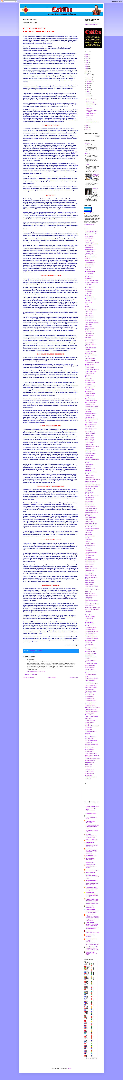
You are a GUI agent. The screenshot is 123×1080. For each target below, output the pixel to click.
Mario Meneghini (89, 584)
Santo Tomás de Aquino (91, 753)
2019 (86, 54)
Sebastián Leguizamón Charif (92, 758)
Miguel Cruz (88, 591)
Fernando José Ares (90, 404)
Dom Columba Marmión (91, 355)
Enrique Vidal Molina (90, 386)
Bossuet (87, 306)
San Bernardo (88, 729)
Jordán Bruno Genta (90, 468)
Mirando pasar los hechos (92, 122)
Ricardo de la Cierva (90, 700)
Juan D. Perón (88, 514)
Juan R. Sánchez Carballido (92, 528)
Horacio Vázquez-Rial (90, 450)
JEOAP (87, 463)
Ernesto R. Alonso (89, 389)
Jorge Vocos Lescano (90, 481)
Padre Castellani (89, 635)
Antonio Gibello (89, 287)
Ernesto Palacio (89, 388)
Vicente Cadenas (89, 769)
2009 (86, 125)
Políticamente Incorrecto (92, 899)
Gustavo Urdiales (89, 439)
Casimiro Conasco (89, 328)
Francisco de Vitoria (90, 415)
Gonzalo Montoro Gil (90, 433)
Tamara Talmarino (89, 762)
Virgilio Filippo (88, 775)
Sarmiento (87, 757)
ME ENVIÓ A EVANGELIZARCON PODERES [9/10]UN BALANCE (92, 943)
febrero (88, 95)
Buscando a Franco (91, 813)
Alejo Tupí (87, 258)
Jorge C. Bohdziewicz (90, 472)
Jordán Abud (88, 466)
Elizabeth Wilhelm (89, 373)
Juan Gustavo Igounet (90, 517)
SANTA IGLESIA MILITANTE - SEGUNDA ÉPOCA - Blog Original (92, 924)
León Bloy (87, 538)
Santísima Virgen (89, 749)
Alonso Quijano (89, 264)
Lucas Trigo (88, 548)
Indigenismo (89, 108)
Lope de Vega (88, 547)
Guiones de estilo (89, 437)
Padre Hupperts (89, 644)
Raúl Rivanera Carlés (90, 691)
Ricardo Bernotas (89, 696)
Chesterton (88, 337)
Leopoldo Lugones (89, 543)
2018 (86, 56)
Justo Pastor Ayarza (90, 536)
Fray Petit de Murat (89, 426)
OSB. (86, 620)
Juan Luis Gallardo (89, 521)
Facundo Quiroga (89, 395)
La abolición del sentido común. (92, 932)
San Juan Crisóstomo (90, 737)
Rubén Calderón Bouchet (91, 716)
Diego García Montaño (90, 351)
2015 (86, 62)
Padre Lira (87, 649)
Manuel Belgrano (89, 564)
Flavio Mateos (88, 411)
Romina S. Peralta (89, 713)
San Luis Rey (88, 742)
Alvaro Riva (88, 267)
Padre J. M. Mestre (89, 646)
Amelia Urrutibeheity (90, 271)
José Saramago (89, 501)
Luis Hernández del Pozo (91, 559)
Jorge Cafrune (88, 473)
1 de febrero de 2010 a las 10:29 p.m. (36, 671)
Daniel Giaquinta (89, 342)
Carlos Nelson (88, 326)
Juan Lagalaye (88, 519)
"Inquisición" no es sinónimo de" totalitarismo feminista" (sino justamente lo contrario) (92, 902)
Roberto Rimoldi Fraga (90, 709)
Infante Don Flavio (89, 455)
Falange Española (89, 397)
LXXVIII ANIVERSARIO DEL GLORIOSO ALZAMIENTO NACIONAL (92, 895)
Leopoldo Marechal (90, 545)
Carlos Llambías (89, 319)
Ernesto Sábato (89, 391)
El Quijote (88, 834)
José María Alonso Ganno (91, 494)
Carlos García (88, 311)
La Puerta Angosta (90, 864)
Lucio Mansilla (88, 550)
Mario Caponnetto (89, 582)
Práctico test (88, 154)
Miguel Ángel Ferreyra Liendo (92, 589)
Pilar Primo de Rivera (90, 674)
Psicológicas (89, 118)
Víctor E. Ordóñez (89, 773)
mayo (88, 89)
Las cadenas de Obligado (92, 870)
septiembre (89, 81)
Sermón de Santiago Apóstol (95, 190)
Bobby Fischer (88, 302)
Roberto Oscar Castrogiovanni (92, 707)
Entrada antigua (74, 677)
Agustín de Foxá (89, 238)
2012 (86, 69)
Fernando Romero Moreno (91, 406)
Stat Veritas (89, 931)
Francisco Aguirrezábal (90, 413)
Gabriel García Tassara (90, 430)
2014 (86, 64)
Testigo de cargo (90, 102)
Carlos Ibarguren (89, 315)
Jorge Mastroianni (89, 477)
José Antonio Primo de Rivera (92, 484)
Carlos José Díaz (89, 317)
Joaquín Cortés (89, 464)
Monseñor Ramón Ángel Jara (92, 607)
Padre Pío (87, 658)
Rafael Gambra (89, 682)
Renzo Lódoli (88, 693)
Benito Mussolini (89, 297)
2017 (86, 58)
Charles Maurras (89, 335)
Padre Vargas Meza (90, 665)
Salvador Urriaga (89, 722)
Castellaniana (89, 816)
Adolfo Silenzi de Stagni (91, 233)
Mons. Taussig (88, 599)
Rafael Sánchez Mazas (91, 687)
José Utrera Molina (89, 503)
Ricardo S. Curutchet (90, 702)
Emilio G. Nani (88, 378)
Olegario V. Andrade (90, 616)
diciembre (89, 75)
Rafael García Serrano (90, 685)
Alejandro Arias (89, 253)
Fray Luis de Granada (90, 424)
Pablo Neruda (88, 625)
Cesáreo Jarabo (89, 330)
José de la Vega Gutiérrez (91, 486)
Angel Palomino (89, 277)
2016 (86, 60)
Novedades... (89, 936)
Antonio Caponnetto (90, 286)
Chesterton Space (90, 821)
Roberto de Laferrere (90, 705)
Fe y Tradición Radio (91, 855)
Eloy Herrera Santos (90, 377)
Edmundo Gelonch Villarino (92, 362)
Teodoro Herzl (88, 764)
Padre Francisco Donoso (91, 636)
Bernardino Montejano (90, 299)
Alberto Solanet (89, 245)
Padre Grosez (88, 642)
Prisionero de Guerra (90, 810)
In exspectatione (90, 858)
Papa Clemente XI (89, 667)
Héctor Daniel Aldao (90, 441)
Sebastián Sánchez (90, 760)
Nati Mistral (88, 611)
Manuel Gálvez (89, 566)
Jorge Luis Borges (89, 475)
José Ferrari (88, 490)
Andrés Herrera (89, 273)
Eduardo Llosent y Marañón (92, 369)
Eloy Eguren (88, 375)
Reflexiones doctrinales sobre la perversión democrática (92, 23)
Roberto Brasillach (89, 704)
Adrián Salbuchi (89, 236)
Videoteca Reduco (90, 952)
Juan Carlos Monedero (90, 510)
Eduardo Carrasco (89, 366)
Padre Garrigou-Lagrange (91, 638)
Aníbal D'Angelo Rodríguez (34, 652)
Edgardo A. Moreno (90, 360)
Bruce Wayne (89, 822)
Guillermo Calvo (89, 435)
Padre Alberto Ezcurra (90, 627)
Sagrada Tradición (90, 915)
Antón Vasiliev (88, 284)
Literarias (88, 106)
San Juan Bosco (89, 735)
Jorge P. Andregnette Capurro (92, 479)
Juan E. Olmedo (89, 516)
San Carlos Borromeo (90, 731)
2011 (86, 71)
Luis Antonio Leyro (89, 555)
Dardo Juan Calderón (90, 347)
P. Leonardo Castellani (91, 887)
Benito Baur (88, 295)
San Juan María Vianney (91, 740)
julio (88, 85)
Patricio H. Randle (89, 669)
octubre (89, 79)
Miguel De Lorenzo (90, 593)
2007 (86, 129)
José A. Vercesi (89, 483)
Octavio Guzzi (88, 615)
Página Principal (52, 677)
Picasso (87, 672)
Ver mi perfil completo (89, 224)
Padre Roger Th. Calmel (91, 663)
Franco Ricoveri (89, 420)
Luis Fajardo (88, 557)
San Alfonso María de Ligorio (92, 725)
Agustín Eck (88, 240)
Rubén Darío (88, 718)
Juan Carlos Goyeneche (91, 508)
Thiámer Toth (88, 766)
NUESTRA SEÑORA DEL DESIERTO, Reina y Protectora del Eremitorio (92, 852)
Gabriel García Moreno (90, 428)
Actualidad (89, 120)
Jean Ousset (88, 461)
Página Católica (90, 905)
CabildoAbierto (89, 213)
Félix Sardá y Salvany (90, 402)
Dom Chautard (88, 353)
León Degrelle (88, 539)
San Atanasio (88, 727)
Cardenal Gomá (89, 308)
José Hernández (89, 492)
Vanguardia (88, 768)
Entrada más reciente (29, 677)
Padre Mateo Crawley (90, 653)
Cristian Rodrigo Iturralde (91, 339)
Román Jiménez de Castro (91, 711)
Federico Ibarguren (90, 399)
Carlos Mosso (88, 324)
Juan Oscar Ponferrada (91, 526)
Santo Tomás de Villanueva (92, 755)
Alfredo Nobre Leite (90, 262)
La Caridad (88, 827)
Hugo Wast (88, 452)
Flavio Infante (88, 409)
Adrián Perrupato (89, 234)
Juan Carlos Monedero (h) (91, 512)
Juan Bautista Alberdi (90, 506)
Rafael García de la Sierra (91, 683)
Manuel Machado (89, 570)
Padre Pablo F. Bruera (90, 657)
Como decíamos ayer (91, 104)
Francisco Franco (89, 417)
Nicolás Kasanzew (89, 613)
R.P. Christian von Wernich (91, 678)
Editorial (87, 164)
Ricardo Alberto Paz (90, 694)
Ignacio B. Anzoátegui (90, 453)
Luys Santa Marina (89, 563)
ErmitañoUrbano (90, 849)
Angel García (88, 275)
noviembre (89, 77)
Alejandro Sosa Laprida (91, 255)
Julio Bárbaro (88, 532)
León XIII (87, 541)
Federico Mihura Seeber (91, 400)
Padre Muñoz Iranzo (90, 655)
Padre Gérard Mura (90, 640)
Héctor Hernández (89, 442)
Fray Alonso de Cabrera (91, 422)
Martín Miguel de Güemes (91, 586)
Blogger (69, 1068)
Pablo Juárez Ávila (89, 624)
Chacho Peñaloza (89, 333)
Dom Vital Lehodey (90, 358)
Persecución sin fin (90, 907)
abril (88, 91)
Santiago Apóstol (89, 747)
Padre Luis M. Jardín (90, 651)
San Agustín (88, 724)
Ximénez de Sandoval (90, 777)
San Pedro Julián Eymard (91, 744)
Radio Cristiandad (90, 909)
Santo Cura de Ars (90, 113)
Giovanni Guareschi (90, 431)
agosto (88, 83)
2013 (86, 66)
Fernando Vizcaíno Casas (91, 408)
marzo (88, 93)
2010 (86, 73)
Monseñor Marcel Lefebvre (91, 604)
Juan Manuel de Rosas (91, 523)
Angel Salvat (88, 278)
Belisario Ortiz (88, 293)
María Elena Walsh (89, 580)
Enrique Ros (88, 384)
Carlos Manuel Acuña (90, 320)
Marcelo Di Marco (89, 574)
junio (88, 87)
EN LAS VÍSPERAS (90, 859)
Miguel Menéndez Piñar (91, 595)
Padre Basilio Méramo (90, 633)
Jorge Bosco (88, 470)
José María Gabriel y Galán (92, 495)
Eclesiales (87, 143)
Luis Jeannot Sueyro (90, 561)
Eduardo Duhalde (89, 367)
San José (87, 733)
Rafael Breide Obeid (90, 680)
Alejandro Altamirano (90, 249)
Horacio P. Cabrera (89, 448)
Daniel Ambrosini (89, 341)
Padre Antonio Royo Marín (91, 631)
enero (88, 98)
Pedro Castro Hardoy (90, 671)
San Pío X (87, 746)
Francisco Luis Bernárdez (91, 419)
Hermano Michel (89, 444)
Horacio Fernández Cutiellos (92, 446)
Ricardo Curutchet (89, 698)
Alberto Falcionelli (89, 242)
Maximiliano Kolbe (89, 588)
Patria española (90, 892)
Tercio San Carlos (90, 935)
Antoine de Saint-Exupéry (91, 282)
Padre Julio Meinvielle (90, 647)
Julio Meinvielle (90, 862)
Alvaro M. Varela (89, 266)
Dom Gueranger (89, 356)
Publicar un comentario (31, 674)
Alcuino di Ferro (89, 247)
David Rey (87, 349)
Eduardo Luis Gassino (90, 371)
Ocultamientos (89, 115)
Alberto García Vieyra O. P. (91, 244)
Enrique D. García (89, 380)
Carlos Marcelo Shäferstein (92, 322)
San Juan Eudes (89, 738)
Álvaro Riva (88, 269)
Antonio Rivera (88, 289)
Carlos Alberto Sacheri (90, 309)
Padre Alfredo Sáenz (90, 629)
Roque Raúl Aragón (90, 715)
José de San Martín (90, 488)
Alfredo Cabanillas (89, 260)
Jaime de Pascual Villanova (92, 459)
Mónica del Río (89, 597)
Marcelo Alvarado (89, 572)
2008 (86, 127)
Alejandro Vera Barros (90, 256)
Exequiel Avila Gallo (90, 393)
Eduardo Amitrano (89, 364)
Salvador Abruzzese (90, 720)
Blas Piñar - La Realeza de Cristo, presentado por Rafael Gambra (92, 877)
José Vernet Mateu (89, 505)
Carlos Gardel (88, 313)
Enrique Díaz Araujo (90, 382)
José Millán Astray (89, 499)
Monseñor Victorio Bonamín (92, 609)
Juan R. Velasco (89, 530)
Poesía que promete (91, 99)
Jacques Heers (89, 457)
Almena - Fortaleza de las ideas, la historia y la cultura (92, 808)
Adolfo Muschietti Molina (91, 231)
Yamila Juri (88, 779)
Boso (86, 304)
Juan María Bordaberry (90, 525)
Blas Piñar (87, 300)
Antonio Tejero (88, 291)
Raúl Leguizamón (89, 689)
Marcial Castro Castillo (90, 575)
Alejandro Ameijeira (90, 251)
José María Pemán (89, 497)
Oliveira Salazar (89, 618)
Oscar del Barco (89, 622)
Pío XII (86, 676)
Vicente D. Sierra (89, 771)
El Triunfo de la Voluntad (92, 839)
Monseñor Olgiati (89, 605)
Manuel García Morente (91, 568)
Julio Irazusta (88, 534)
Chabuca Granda (89, 331)
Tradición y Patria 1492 (91, 947)
